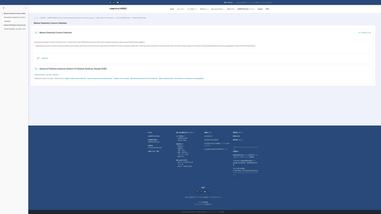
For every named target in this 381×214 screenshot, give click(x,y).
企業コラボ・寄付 (153, 151)
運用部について (238, 132)
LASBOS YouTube (153, 136)
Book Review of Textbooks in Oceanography (189, 78)
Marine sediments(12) (166, 78)
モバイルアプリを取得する (203, 204)
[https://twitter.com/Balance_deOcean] (110, 2)
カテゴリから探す (183, 154)
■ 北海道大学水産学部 (211, 140)
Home (150, 132)
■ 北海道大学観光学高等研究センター (216, 149)
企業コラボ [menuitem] (230, 9)
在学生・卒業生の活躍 (185, 166)
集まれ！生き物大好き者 (185, 162)
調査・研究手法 (182, 152)
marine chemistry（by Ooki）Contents (46, 74)
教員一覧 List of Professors (105, 18)
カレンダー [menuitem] (180, 9)
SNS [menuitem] (267, 9)
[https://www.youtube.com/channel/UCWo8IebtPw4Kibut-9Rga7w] (117, 2)
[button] (229, 2)
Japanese (7, 21)
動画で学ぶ (181, 156)
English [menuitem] (260, 9)
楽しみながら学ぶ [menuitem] (217, 9)
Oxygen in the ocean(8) (121, 78)
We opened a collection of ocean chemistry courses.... (15, 17)
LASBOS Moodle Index (139, 18)
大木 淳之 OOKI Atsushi (123, 18)
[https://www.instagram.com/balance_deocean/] (121, 2)
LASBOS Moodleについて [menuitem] (245, 9)
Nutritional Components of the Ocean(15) (143, 78)
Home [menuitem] (172, 9)
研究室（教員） (182, 140)
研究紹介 (180, 146)
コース (36, 18)
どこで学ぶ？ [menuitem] (191, 9)
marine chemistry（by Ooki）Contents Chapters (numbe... (15, 29)
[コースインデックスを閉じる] (3, 8)
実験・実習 (181, 150)
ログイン (269, 2)
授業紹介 (180, 148)
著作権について (238, 140)
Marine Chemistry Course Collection (15, 13)
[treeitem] (14, 17)
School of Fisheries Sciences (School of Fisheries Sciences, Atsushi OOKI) (15, 25)
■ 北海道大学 (209, 136)
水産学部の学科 (182, 138)
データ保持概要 (203, 202)
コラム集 (180, 164)
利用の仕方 (236, 136)
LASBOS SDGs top (153, 142)
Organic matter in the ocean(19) (75, 78)
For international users (155, 147)
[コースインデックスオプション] (25, 8)
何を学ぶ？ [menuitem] (203, 9)
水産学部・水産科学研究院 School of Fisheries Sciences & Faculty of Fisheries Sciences (67, 18)
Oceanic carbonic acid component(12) (99, 78)
